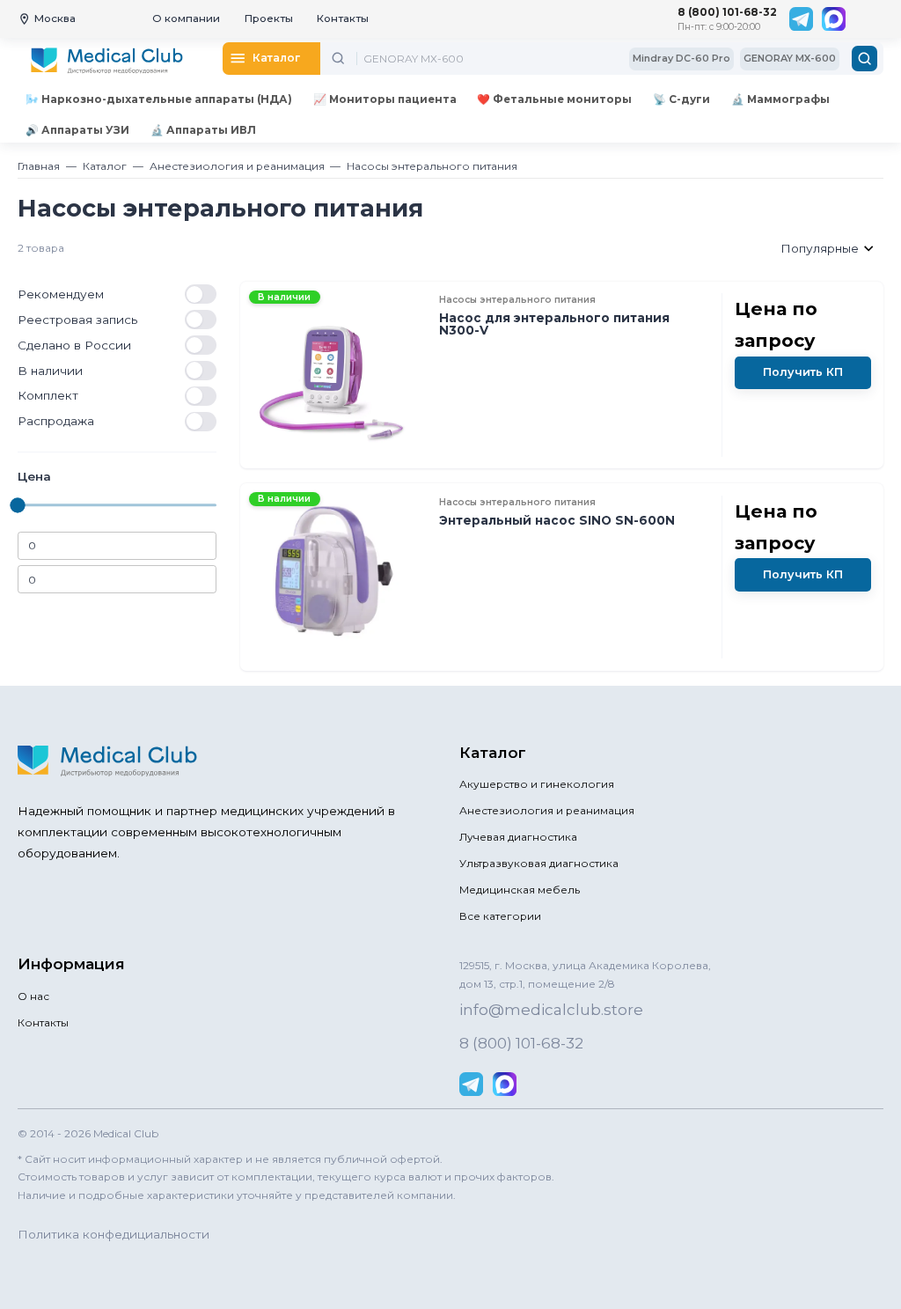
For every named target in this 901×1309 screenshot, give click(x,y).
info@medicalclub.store (551, 1010)
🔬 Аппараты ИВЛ (203, 129)
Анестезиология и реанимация (237, 166)
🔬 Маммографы (780, 99)
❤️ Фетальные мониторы (554, 99)
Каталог (105, 166)
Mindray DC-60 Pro (681, 58)
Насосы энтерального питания (432, 166)
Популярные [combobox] (819, 248)
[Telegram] (801, 19)
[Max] (834, 19)
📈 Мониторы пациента (385, 99)
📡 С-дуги (681, 99)
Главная (39, 166)
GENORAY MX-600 (790, 58)
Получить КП (803, 372)
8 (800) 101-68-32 (727, 11)
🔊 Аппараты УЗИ (77, 129)
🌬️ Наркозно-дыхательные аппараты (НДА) (159, 99)
